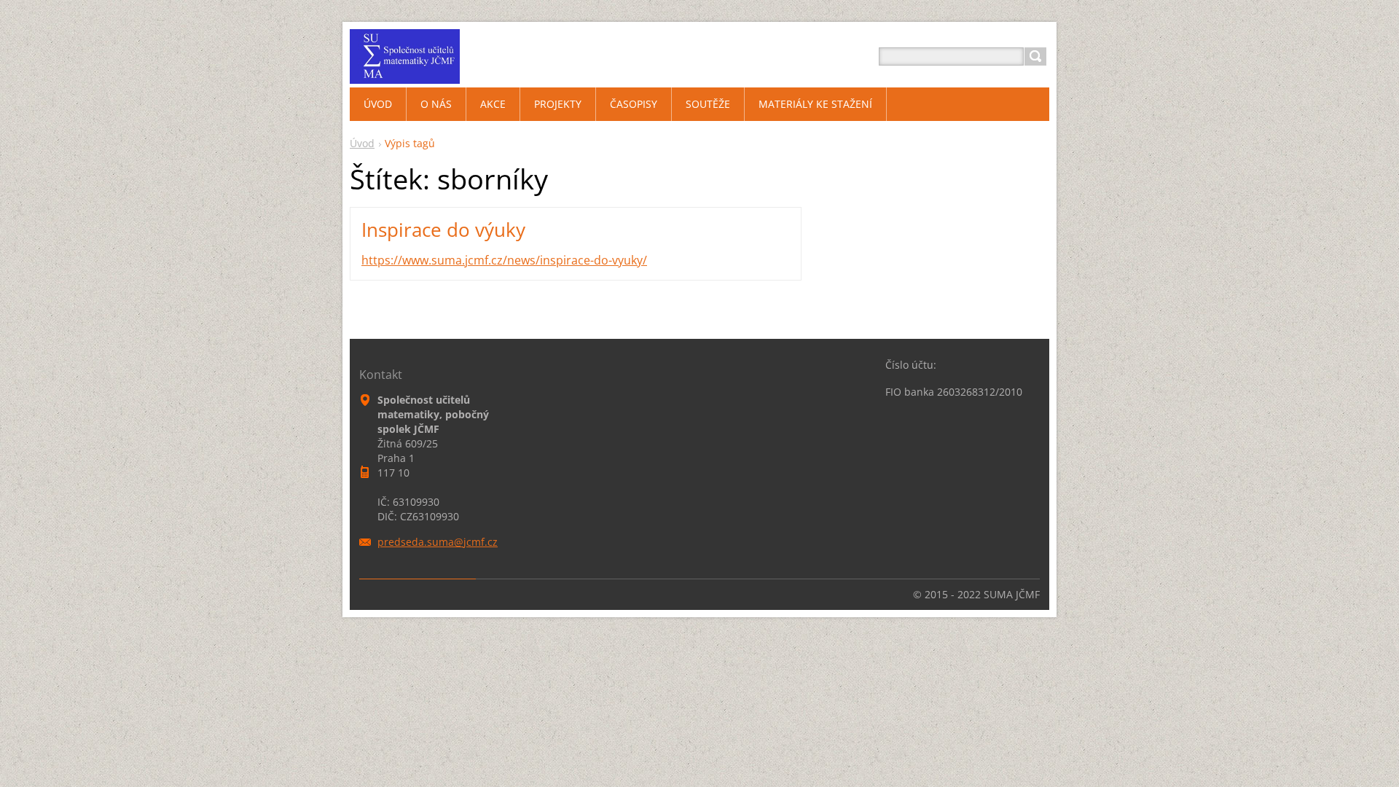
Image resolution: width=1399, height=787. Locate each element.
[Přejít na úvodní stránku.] (405, 74)
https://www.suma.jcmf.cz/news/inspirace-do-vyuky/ (504, 260)
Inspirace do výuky (443, 229)
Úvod (362, 143)
